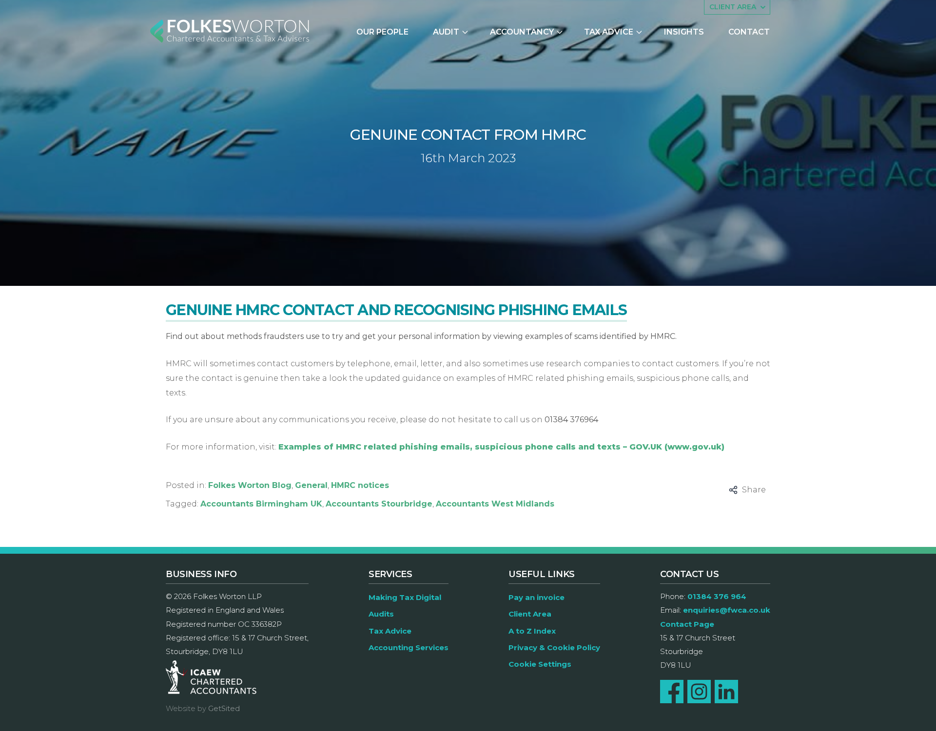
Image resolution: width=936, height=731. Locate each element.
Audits (381, 614)
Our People (382, 32)
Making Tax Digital (405, 597)
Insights (684, 32)
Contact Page (687, 624)
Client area (732, 6)
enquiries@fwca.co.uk (726, 610)
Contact (749, 32)
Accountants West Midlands (495, 503)
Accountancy (522, 32)
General (311, 485)
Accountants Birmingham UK (261, 503)
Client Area (529, 614)
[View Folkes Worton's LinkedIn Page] (726, 691)
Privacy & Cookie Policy (554, 647)
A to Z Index (532, 631)
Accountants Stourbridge (379, 503)
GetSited (224, 708)
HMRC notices (360, 485)
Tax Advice (608, 32)
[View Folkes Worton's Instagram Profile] (699, 691)
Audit (446, 32)
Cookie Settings (539, 664)
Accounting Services (408, 647)
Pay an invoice (536, 597)
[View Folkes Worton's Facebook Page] (671, 691)
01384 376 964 (716, 596)
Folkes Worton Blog (250, 485)
